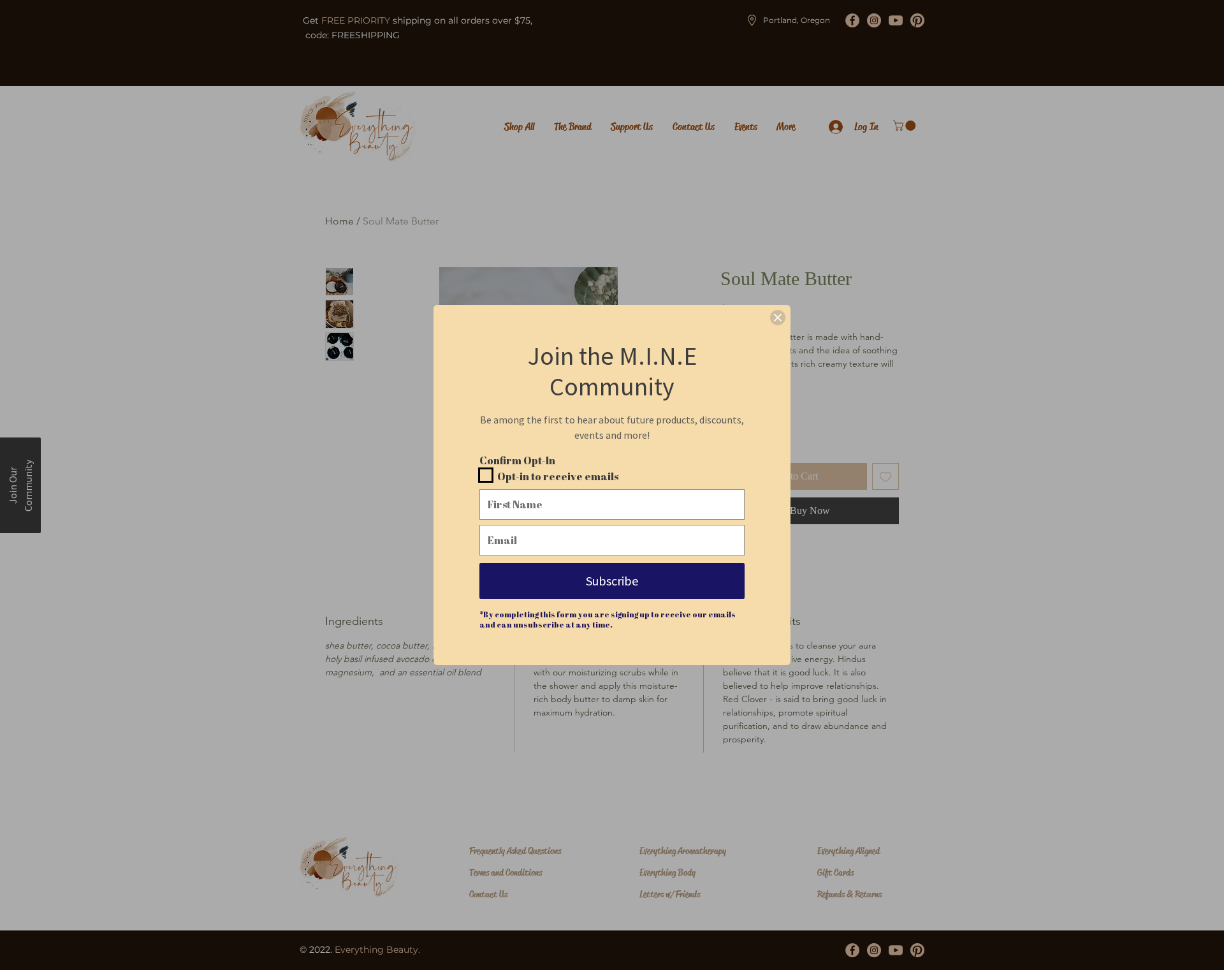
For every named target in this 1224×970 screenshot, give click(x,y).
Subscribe (612, 581)
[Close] (777, 317)
